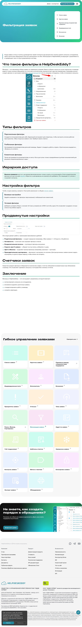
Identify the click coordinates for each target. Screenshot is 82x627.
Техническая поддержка (35, 560)
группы (22, 176)
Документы (4, 563)
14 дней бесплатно (67, 4)
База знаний (31, 557)
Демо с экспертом (53, 4)
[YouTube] (79, 543)
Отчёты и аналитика (61, 568)
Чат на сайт (58, 565)
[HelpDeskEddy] (12, 4)
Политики (10, 620)
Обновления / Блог (33, 565)
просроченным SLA (35, 73)
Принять (8, 622)
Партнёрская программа (8, 554)
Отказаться (20, 622)
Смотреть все (71, 339)
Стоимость (31, 554)
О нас (3, 552)
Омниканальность (60, 552)
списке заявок (48, 191)
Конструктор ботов (60, 557)
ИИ (56, 560)
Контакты (4, 560)
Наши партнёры (6, 557)
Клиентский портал (60, 563)
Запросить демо (11, 527)
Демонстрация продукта (35, 552)
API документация (33, 563)
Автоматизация (59, 554)
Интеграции (58, 571)
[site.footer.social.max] (70, 543)
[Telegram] (74, 543)
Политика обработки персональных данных (14, 568)
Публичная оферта (6, 565)
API (56, 573)
